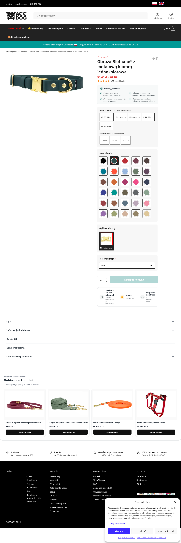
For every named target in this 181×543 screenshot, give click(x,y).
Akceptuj (119, 531)
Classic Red (34, 51)
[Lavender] (136, 203)
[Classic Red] (125, 160)
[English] (161, 4)
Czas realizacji (100, 492)
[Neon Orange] (114, 171)
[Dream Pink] (146, 203)
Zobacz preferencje (165, 531)
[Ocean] (146, 182)
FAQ (95, 484)
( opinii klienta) (118, 81)
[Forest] (114, 160)
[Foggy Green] (136, 171)
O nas (29, 476)
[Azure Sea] (114, 192)
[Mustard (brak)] (146, 213)
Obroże (53, 495)
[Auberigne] (146, 171)
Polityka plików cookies (126, 538)
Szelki (52, 492)
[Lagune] (103, 171)
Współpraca (99, 480)
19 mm (115, 140)
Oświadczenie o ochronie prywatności (151, 538)
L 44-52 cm (148, 117)
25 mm (126, 140)
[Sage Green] (146, 192)
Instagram (142, 480)
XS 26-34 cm (106, 117)
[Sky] (125, 171)
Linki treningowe (58, 503)
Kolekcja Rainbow (58, 488)
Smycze (53, 499)
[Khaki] (136, 213)
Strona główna (12, 51)
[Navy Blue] (103, 192)
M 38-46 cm (134, 117)
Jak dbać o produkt (102, 488)
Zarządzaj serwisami (117, 523)
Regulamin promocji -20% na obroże (33, 498)
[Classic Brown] (114, 203)
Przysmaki (54, 511)
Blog (28, 491)
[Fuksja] (136, 182)
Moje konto (157, 18)
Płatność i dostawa (102, 495)
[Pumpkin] (114, 182)
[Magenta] (125, 182)
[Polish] (155, 4)
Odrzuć (142, 531)
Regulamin (31, 480)
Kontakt (171, 18)
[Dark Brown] (146, 160)
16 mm (104, 140)
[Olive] (125, 192)
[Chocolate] (103, 182)
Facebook (141, 476)
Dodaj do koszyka (134, 279)
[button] (175, 502)
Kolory (24, 51)
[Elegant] (136, 160)
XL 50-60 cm (106, 126)
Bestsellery (55, 476)
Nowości (54, 480)
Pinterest (141, 484)
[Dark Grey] (136, 192)
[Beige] (125, 213)
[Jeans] (125, 203)
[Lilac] (103, 213)
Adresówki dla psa (58, 507)
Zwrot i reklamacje (102, 499)
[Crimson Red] (103, 203)
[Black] (103, 160)
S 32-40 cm (121, 117)
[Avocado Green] (114, 213)
